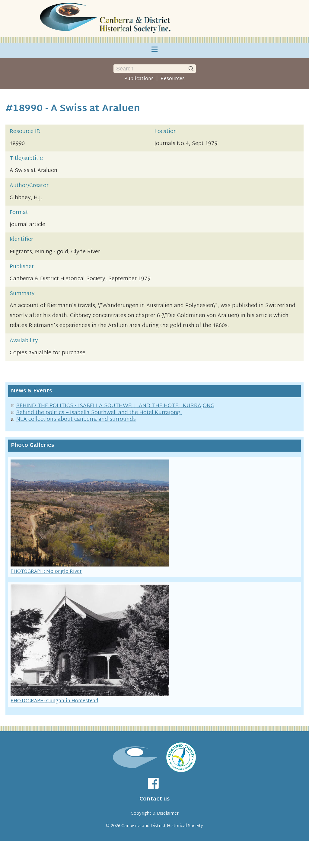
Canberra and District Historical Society (162, 826)
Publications (139, 78)
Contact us (154, 799)
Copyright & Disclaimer (155, 814)
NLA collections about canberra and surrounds (76, 419)
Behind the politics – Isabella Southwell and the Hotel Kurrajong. (99, 413)
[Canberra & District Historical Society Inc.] (106, 18)
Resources (173, 78)
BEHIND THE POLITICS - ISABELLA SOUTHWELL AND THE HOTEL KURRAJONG (115, 406)
